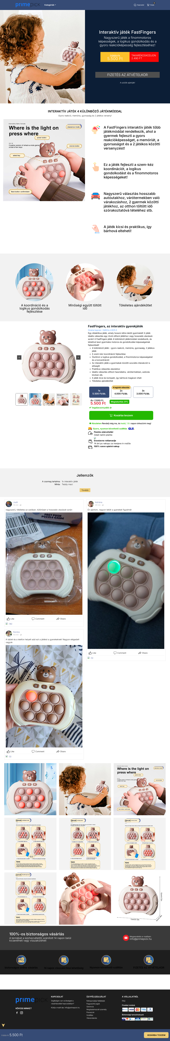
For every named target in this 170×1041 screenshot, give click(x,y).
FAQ (123, 1001)
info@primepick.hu (141, 937)
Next (78, 359)
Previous (19, 359)
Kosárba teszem (123, 415)
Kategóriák (49, 5)
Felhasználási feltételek (95, 1001)
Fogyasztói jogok (93, 1004)
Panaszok (90, 1012)
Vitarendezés (91, 1018)
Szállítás (89, 1015)
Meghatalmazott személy (96, 1009)
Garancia (90, 1006)
